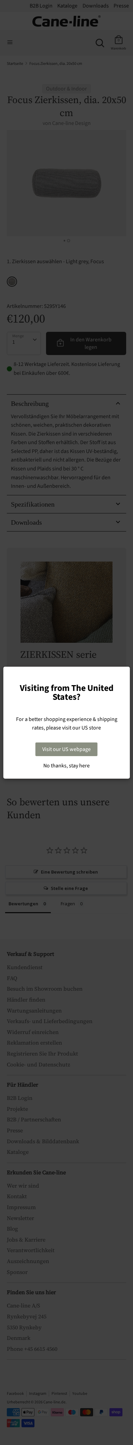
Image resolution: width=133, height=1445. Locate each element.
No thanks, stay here (66, 765)
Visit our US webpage (66, 749)
